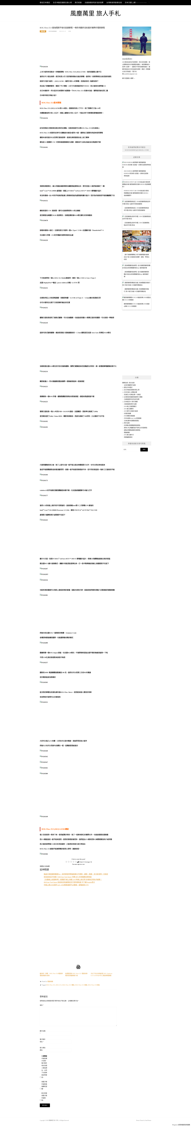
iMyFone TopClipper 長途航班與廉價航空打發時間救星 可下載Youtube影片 (69, 882)
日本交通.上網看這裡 (130, 392)
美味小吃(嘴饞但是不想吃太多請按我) (135, 427)
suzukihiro (53, 31)
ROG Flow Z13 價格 (68, 985)
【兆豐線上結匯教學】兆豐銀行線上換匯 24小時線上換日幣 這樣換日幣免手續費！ (73, 879)
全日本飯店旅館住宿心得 (62, 2)
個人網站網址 (42, 1049)
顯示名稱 (42, 1032)
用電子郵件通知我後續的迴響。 (44, 1085)
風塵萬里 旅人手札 (95, 13)
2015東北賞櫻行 (129, 409)
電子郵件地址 (42, 1040)
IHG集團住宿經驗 (129, 416)
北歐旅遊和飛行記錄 (130, 404)
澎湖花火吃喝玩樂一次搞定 (132, 394)
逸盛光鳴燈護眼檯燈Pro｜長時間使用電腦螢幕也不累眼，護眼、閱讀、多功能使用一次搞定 (76, 874)
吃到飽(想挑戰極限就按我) (132, 425)
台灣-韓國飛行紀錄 (130, 385)
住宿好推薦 (127, 413)
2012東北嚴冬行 (129, 435)
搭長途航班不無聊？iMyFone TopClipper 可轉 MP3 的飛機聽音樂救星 (68, 877)
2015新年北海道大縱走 (131, 411)
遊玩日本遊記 (45, 2)
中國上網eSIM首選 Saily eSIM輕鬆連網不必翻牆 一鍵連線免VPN (66, 885)
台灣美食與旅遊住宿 (114, 2)
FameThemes (148, 1120)
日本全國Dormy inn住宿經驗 (132, 418)
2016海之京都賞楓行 (130, 406)
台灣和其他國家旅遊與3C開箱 (133, 397)
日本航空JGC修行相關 (131, 401)
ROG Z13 (59, 985)
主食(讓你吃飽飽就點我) (131, 420)
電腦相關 (43, 31)
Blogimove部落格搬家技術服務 (181, 1125)
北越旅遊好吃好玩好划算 (94, 2)
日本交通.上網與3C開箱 (134, 2)
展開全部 (125, 382)
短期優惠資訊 (128, 437)
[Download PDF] (78, 966)
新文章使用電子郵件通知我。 (44, 1096)
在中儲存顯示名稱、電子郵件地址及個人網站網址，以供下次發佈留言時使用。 (44, 1066)
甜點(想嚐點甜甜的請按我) (132, 430)
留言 (42, 1005)
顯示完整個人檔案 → (128, 78)
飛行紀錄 (78, 2)
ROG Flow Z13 (50, 985)
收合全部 (131, 382)
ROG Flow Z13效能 (94, 985)
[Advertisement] (78, 50)
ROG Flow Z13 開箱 (81, 985)
